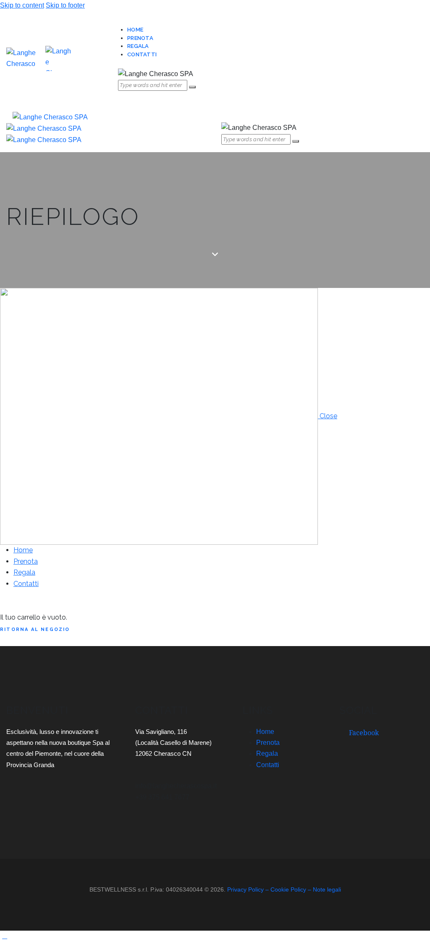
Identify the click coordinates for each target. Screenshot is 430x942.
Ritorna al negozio (35, 629)
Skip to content (22, 5)
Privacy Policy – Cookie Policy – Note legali (284, 889)
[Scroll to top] (4, 935)
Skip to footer (65, 5)
